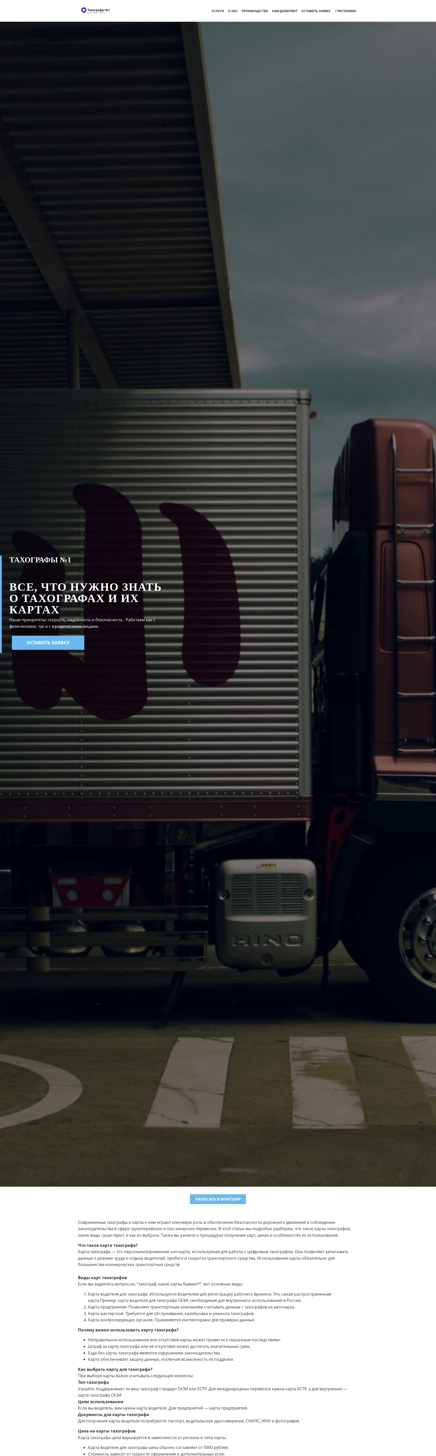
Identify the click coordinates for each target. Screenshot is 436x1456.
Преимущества (255, 11)
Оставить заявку (316, 11)
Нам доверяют (284, 11)
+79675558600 (345, 11)
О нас (233, 11)
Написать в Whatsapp (218, 1199)
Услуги (217, 11)
